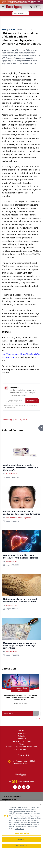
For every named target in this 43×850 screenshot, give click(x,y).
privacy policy (11, 407)
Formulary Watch (21, 419)
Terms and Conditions (21, 741)
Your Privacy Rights (22, 749)
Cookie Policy (19, 829)
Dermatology (7, 419)
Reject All (21, 840)
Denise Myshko (11, 474)
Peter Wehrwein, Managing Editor (18, 518)
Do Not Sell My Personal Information (21, 746)
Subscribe (31, 401)
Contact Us (21, 738)
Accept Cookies (21, 846)
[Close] (40, 804)
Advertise (21, 733)
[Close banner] (40, 2)
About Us (21, 731)
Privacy (21, 744)
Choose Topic (19, 13)
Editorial (21, 736)
